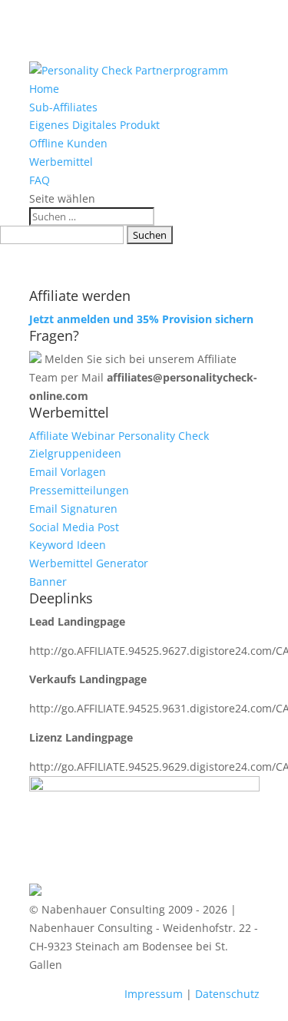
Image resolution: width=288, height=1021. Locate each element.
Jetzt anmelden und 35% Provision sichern (141, 319)
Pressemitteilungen (79, 490)
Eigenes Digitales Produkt (94, 124)
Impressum (153, 993)
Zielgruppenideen (75, 453)
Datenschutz (227, 993)
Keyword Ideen (67, 544)
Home (44, 88)
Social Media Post (74, 527)
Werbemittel (61, 161)
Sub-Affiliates (63, 107)
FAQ (39, 180)
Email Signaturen (73, 508)
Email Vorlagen (67, 471)
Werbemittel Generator (88, 563)
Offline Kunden (68, 143)
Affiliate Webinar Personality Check (119, 435)
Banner (48, 581)
